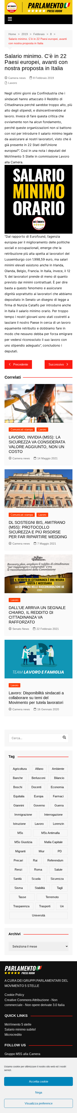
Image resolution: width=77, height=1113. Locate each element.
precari (18, 860)
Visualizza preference (39, 1103)
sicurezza (57, 878)
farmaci (58, 796)
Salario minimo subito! (20, 1029)
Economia (57, 787)
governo (39, 805)
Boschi (17, 787)
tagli (60, 888)
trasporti (44, 906)
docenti (36, 787)
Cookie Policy (14, 994)
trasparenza (21, 906)
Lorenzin (58, 823)
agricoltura (20, 768)
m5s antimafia (50, 833)
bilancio (59, 778)
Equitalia (18, 796)
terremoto (52, 897)
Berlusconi (38, 778)
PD (60, 851)
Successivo (56, 364)
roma (38, 869)
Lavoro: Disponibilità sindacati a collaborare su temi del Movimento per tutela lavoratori (36, 698)
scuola (36, 878)
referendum (55, 860)
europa (38, 796)
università (38, 915)
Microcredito (13, 1034)
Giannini (18, 805)
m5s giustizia (23, 842)
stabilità (40, 888)
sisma (18, 888)
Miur (41, 851)
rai (35, 860)
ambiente (58, 768)
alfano (39, 768)
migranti (20, 851)
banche (18, 778)
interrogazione (53, 814)
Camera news (17, 77)
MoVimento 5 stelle (18, 1024)
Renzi (18, 869)
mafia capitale (53, 842)
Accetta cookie (38, 1081)
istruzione (19, 823)
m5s (20, 833)
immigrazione (23, 814)
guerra (59, 805)
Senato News (20, 628)
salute (58, 869)
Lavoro (12, 82)
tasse (22, 897)
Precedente (20, 364)
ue (62, 906)
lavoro (39, 823)
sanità (17, 878)
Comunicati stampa (22, 429)
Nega (38, 1092)
